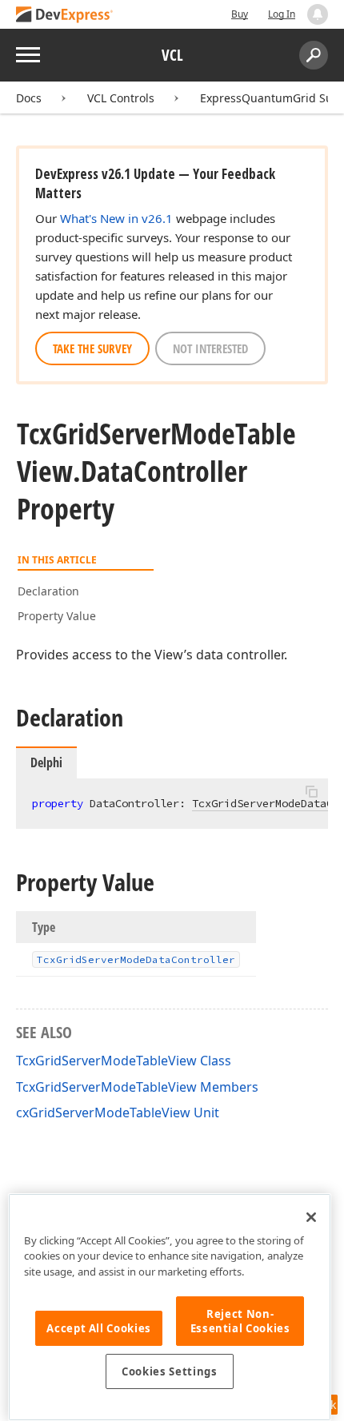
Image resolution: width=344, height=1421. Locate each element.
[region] (169, 1307)
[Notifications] (317, 14)
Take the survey (92, 348)
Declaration (48, 591)
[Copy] (311, 792)
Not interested (210, 348)
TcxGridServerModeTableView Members (137, 1087)
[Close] (311, 1217)
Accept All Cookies (98, 1328)
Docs (29, 97)
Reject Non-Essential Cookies (240, 1321)
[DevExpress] (65, 15)
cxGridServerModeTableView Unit (117, 1112)
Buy (239, 14)
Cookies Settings (170, 1371)
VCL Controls (120, 97)
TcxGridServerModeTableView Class (123, 1060)
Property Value (57, 615)
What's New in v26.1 (116, 218)
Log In (281, 14)
